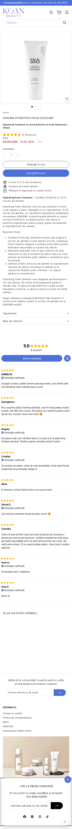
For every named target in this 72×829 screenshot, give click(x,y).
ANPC (6, 722)
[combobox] (36, 22)
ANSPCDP (8, 726)
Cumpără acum (36, 173)
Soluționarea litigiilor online (17, 730)
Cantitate (8, 148)
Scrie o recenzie (32, 358)
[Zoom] (67, 99)
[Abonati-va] (57, 805)
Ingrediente (10, 313)
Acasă (6, 112)
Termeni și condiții (12, 713)
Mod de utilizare (12, 321)
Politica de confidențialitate (17, 717)
